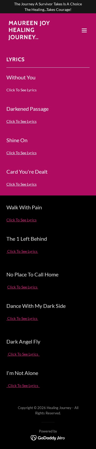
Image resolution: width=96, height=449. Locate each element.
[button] (84, 30)
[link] (35, 37)
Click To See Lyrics (21, 121)
